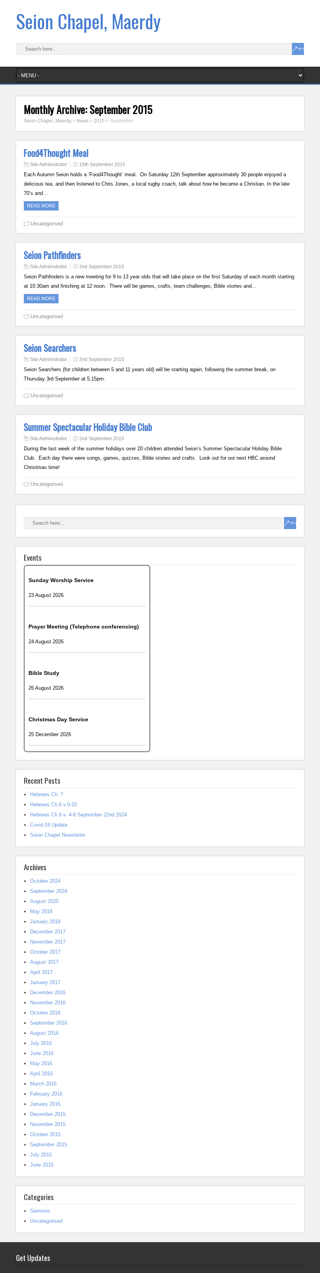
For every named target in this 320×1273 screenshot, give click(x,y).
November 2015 (48, 1124)
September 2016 (48, 1023)
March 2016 (43, 1084)
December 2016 (48, 992)
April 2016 (41, 1073)
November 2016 (48, 1003)
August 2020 (44, 901)
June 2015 (41, 1165)
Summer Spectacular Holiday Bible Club (88, 427)
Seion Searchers (50, 347)
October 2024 (45, 881)
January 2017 (45, 982)
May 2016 (41, 1063)
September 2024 (48, 891)
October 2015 (45, 1134)
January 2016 (45, 1104)
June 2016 (41, 1053)
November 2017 (48, 942)
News (82, 121)
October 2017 (45, 952)
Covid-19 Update (49, 825)
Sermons (40, 1211)
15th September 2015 (102, 164)
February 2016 (46, 1094)
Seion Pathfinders (52, 255)
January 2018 (45, 921)
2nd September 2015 (101, 266)
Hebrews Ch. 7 (46, 794)
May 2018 (41, 911)
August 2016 (44, 1033)
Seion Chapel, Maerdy (88, 21)
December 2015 (48, 1114)
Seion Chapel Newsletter (57, 835)
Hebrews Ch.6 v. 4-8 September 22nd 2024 (78, 815)
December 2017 (48, 932)
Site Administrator (48, 164)
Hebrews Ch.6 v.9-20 (53, 804)
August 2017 (44, 962)
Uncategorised (46, 224)
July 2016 (41, 1043)
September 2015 (48, 1144)
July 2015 (41, 1155)
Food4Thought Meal (56, 152)
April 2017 (41, 972)
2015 (99, 121)
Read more (41, 206)
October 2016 (45, 1013)
